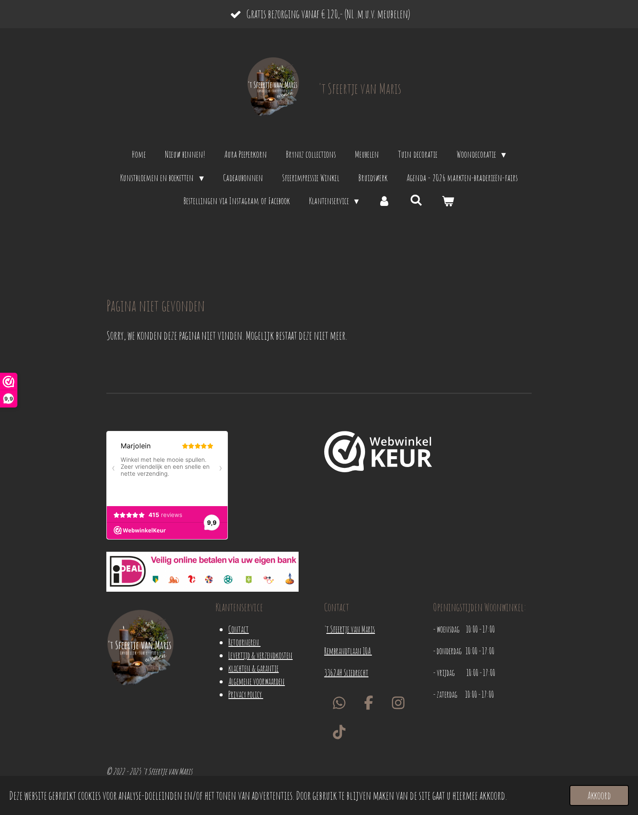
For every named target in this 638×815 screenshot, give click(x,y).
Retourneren (244, 642)
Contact (238, 629)
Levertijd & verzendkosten (260, 655)
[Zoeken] (416, 200)
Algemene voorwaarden (256, 681)
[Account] (384, 201)
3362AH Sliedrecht (346, 672)
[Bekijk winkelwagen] (448, 201)
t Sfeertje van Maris (350, 629)
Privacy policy (245, 694)
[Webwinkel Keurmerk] (378, 453)
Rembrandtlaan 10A (348, 651)
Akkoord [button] (599, 795)
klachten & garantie (253, 668)
